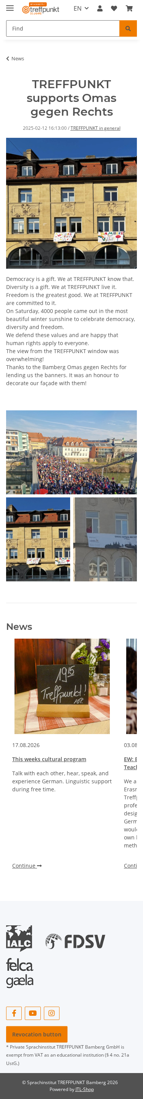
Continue (24, 865)
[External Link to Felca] (20, 969)
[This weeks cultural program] (62, 686)
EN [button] (78, 8)
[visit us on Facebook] (14, 1013)
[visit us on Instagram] (51, 1013)
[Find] (128, 28)
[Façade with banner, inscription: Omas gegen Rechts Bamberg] (105, 539)
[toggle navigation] (10, 5)
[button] (100, 8)
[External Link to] (75, 938)
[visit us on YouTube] (32, 1013)
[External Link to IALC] (22, 938)
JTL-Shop (85, 1089)
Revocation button (36, 1034)
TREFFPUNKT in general (96, 128)
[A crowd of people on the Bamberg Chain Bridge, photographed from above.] (71, 452)
